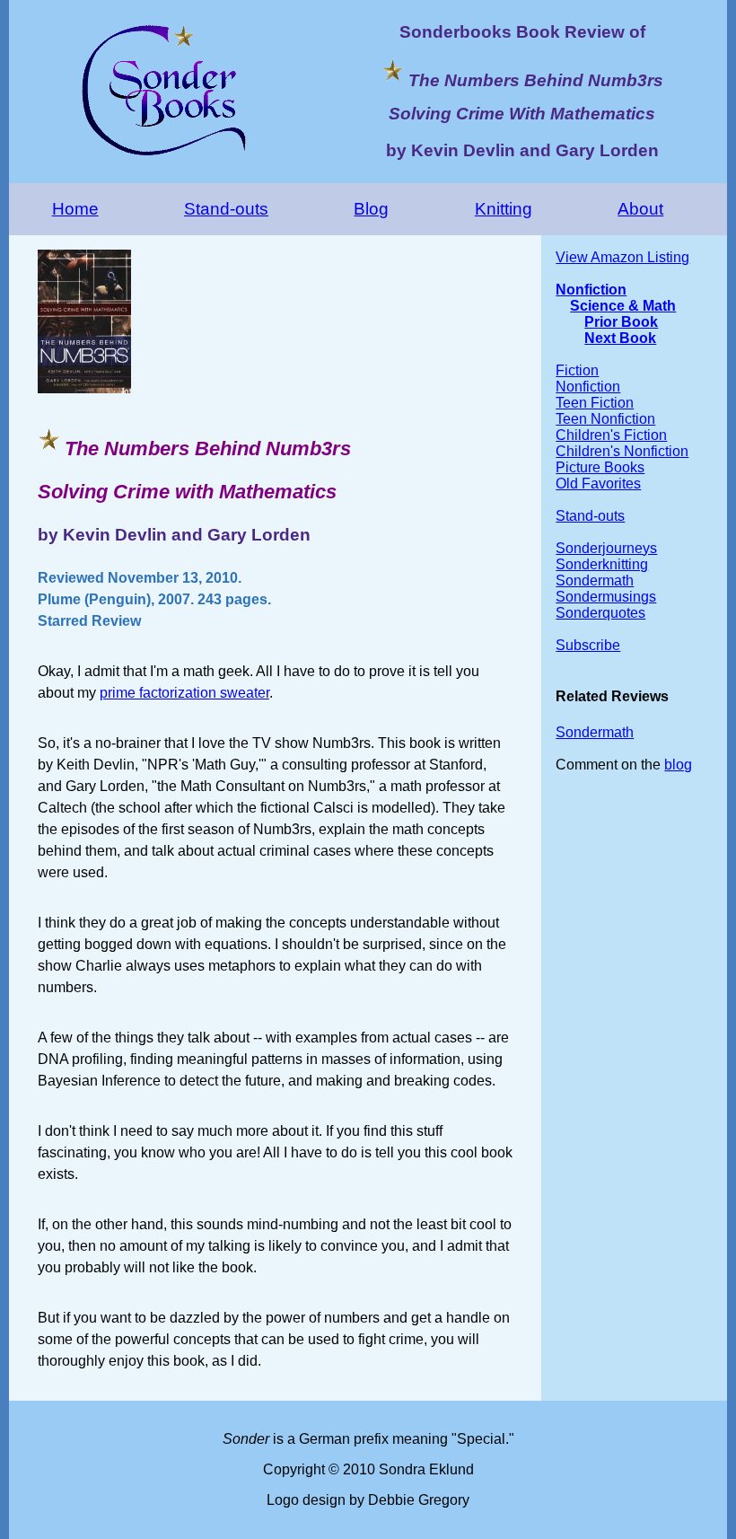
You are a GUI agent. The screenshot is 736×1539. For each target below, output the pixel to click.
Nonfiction (591, 289)
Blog (371, 208)
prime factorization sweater (184, 692)
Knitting (503, 208)
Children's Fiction (611, 435)
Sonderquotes (600, 612)
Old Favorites (598, 483)
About (640, 208)
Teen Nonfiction (605, 419)
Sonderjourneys (606, 548)
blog (678, 764)
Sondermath (595, 580)
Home (75, 208)
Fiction (577, 370)
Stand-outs (226, 208)
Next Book (620, 338)
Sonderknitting (602, 564)
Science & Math (623, 305)
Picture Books (600, 467)
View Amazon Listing (622, 257)
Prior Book (621, 322)
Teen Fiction (595, 402)
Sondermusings (606, 596)
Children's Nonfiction (622, 451)
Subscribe (588, 645)
